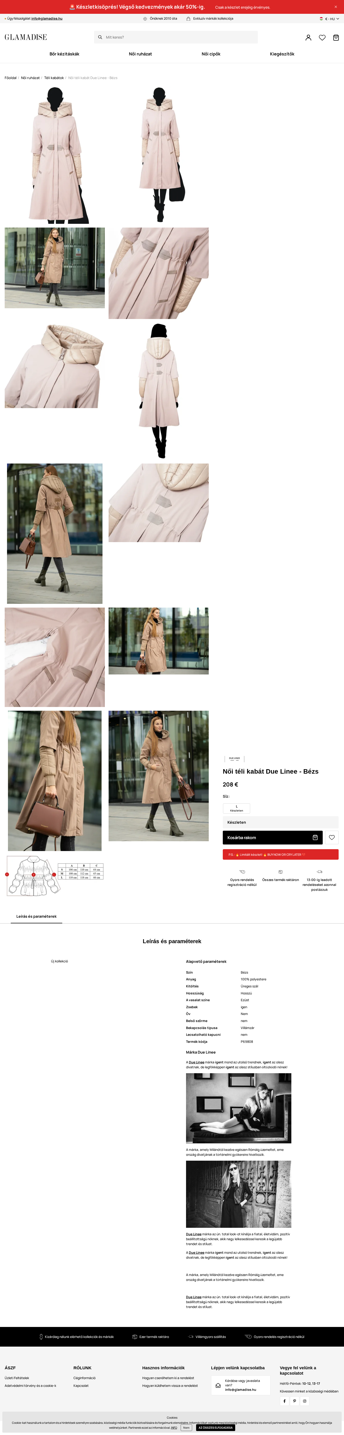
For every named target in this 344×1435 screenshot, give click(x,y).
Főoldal (11, 77)
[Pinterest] (294, 1401)
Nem (186, 1428)
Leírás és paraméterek (36, 916)
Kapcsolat (81, 1385)
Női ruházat (30, 77)
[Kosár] (336, 37)
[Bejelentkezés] (308, 37)
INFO (174, 1428)
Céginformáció (84, 1378)
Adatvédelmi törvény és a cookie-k (30, 1385)
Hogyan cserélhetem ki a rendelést (168, 1378)
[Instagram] (304, 1401)
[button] (336, 7)
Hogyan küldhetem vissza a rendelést (170, 1385)
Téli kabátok (54, 77)
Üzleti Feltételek (17, 1378)
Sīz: (226, 796)
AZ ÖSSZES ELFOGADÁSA (216, 1428)
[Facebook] (284, 1401)
